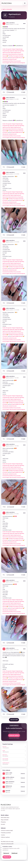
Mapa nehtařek (4, 819)
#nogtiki (16, 57)
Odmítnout (14, 853)
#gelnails (12, 51)
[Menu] (24, 3)
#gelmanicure (17, 52)
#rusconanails (17, 61)
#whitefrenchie (13, 59)
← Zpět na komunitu (6, 9)
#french (21, 57)
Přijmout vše (7, 857)
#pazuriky (20, 54)
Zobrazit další (14, 719)
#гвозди (21, 56)
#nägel (13, 49)
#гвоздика (16, 56)
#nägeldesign (19, 49)
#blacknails (5, 59)
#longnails (8, 49)
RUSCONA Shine (5, 817)
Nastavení (6, 853)
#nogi (12, 57)
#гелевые (5, 57)
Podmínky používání (6, 832)
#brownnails (13, 62)
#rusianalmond (6, 61)
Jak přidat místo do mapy (7, 841)
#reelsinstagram (20, 62)
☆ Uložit (23, 92)
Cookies (3, 835)
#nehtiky (10, 56)
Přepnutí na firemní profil (7, 844)
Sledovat (23, 773)
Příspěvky (3, 822)
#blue (11, 61)
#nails (4, 49)
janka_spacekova (10, 22)
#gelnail (17, 51)
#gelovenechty (6, 52)
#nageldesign (6, 51)
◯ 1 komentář (10, 507)
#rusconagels (6, 62)
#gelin (12, 52)
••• (24, 23)
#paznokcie (5, 54)
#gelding (21, 51)
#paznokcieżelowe (13, 54)
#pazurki (5, 56)
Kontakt (3, 824)
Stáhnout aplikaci (14, 735)
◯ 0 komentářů (10, 92)
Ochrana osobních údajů (7, 830)
